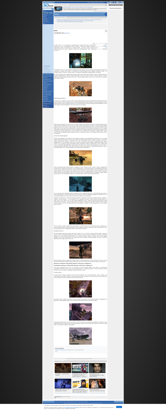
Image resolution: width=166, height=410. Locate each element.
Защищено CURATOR (119, 401)
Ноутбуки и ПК (45, 86)
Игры (44, 23)
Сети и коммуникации (47, 94)
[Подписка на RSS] (119, 2)
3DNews (56, 4)
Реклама (92, 2)
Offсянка (44, 16)
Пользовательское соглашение (82, 401)
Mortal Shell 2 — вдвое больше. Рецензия (62, 374)
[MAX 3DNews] (111, 2)
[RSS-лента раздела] (106, 5)
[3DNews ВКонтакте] (107, 2)
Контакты (101, 2)
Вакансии (46, 107)
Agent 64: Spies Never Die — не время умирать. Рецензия (62, 390)
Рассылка (97, 2)
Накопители (45, 82)
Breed (106, 47)
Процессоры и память (47, 92)
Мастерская (45, 77)
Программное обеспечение (48, 91)
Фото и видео (45, 99)
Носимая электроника (47, 84)
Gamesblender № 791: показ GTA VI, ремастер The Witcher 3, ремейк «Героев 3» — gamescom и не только (79, 375)
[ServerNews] (48, 13)
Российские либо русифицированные (47, 66)
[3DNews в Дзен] (112, 2)
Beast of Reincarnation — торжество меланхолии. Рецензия (97, 390)
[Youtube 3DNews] (109, 2)
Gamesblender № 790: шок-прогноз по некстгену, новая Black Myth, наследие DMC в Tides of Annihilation (79, 391)
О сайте (88, 2)
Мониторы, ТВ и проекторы (48, 81)
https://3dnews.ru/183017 (65, 396)
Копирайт (72, 401)
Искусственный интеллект (48, 74)
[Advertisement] (80, 26)
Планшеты (45, 89)
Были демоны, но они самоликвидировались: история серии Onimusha (97, 375)
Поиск (75, 401)
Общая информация (47, 72)
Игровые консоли (46, 69)
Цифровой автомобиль (47, 101)
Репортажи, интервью (47, 71)
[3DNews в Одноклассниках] (114, 2)
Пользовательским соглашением (72, 407)
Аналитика (45, 18)
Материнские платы (47, 79)
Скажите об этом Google (60, 349)
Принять (119, 406)
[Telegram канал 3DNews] (116, 2)
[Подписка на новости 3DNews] (118, 2)
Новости (44, 11)
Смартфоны (45, 96)
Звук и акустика (46, 21)
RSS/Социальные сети (47, 103)
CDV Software (105, 46)
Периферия (45, 87)
